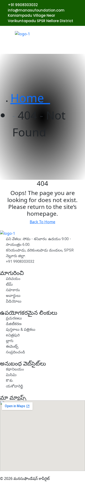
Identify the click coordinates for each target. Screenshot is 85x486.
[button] (74, 47)
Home (30, 98)
